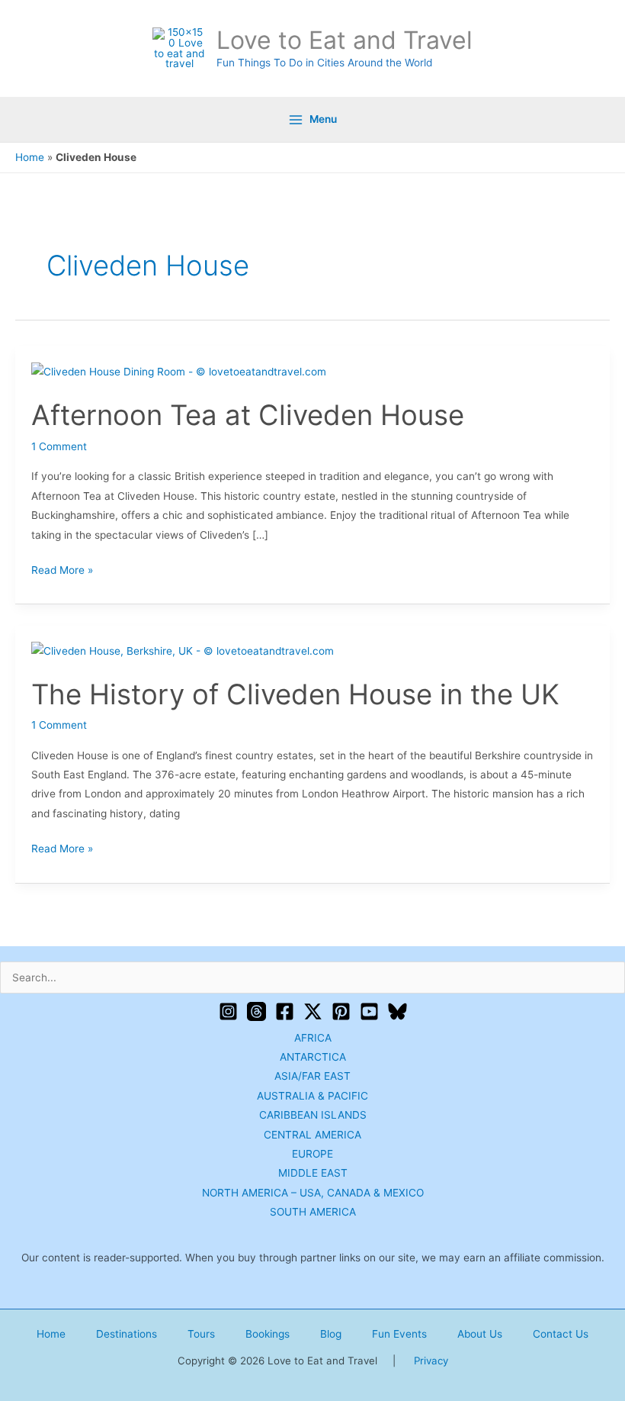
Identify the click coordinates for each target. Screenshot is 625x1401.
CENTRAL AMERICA (312, 1135)
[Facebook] (284, 1011)
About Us (479, 1334)
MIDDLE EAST (313, 1173)
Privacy (431, 1360)
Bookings (267, 1334)
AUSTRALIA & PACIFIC (312, 1096)
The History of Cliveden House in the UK (295, 694)
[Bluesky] (397, 1011)
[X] (312, 1011)
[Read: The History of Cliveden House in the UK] (182, 650)
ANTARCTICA (313, 1057)
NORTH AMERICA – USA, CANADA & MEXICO (313, 1193)
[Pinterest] (341, 1011)
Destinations (126, 1334)
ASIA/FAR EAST (312, 1076)
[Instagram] (228, 1011)
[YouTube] (369, 1011)
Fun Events (399, 1334)
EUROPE (312, 1154)
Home (29, 157)
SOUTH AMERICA (313, 1212)
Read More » (62, 568)
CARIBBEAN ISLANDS (313, 1115)
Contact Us (560, 1334)
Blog (330, 1334)
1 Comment (59, 446)
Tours (201, 1334)
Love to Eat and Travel (344, 40)
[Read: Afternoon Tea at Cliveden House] (178, 372)
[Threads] (256, 1011)
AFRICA (313, 1038)
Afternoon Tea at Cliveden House (247, 415)
